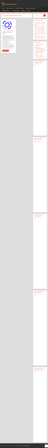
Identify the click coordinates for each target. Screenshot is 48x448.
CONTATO (28, 10)
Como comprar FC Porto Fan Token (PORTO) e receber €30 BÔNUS (40, 34)
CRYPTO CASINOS (16, 10)
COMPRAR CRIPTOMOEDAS (30, 8)
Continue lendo (5, 50)
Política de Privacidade (26, 445)
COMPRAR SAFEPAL (39, 51)
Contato (21, 445)
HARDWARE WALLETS (6, 10)
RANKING (23, 10)
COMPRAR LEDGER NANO (40, 50)
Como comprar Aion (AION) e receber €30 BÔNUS (7, 32)
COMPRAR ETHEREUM (19, 8)
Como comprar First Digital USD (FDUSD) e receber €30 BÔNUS (39, 24)
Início (3, 8)
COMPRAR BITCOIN (9, 8)
